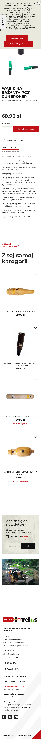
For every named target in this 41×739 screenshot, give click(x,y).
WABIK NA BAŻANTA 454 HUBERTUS (20, 417)
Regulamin (26, 539)
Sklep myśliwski (19, 578)
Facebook (4, 717)
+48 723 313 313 (9, 651)
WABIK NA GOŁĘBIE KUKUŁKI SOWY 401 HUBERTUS (20, 473)
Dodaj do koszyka (26, 129)
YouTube (10, 717)
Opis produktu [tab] (9, 147)
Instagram (16, 717)
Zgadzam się (17, 38)
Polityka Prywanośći (18, 44)
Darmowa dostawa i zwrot (14, 686)
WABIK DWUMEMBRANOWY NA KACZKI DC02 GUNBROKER (20, 364)
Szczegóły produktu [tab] (11, 151)
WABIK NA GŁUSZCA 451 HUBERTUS (20, 312)
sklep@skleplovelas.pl (11, 654)
